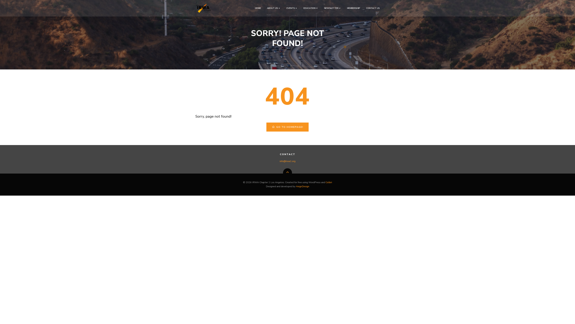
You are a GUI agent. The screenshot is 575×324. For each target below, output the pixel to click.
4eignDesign (302, 186)
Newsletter (331, 8)
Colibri (329, 182)
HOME (258, 8)
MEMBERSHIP (353, 8)
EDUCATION (310, 8)
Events (291, 8)
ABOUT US (272, 8)
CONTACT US (373, 8)
